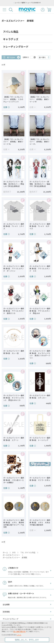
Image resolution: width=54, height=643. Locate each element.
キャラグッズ (10, 39)
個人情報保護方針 (19, 631)
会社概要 (6, 604)
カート (49, 10)
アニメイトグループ (10, 619)
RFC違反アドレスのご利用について (38, 3)
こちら (19, 635)
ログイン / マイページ (43, 10)
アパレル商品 (10, 31)
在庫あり (26, 57)
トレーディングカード (16, 46)
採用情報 (6, 611)
